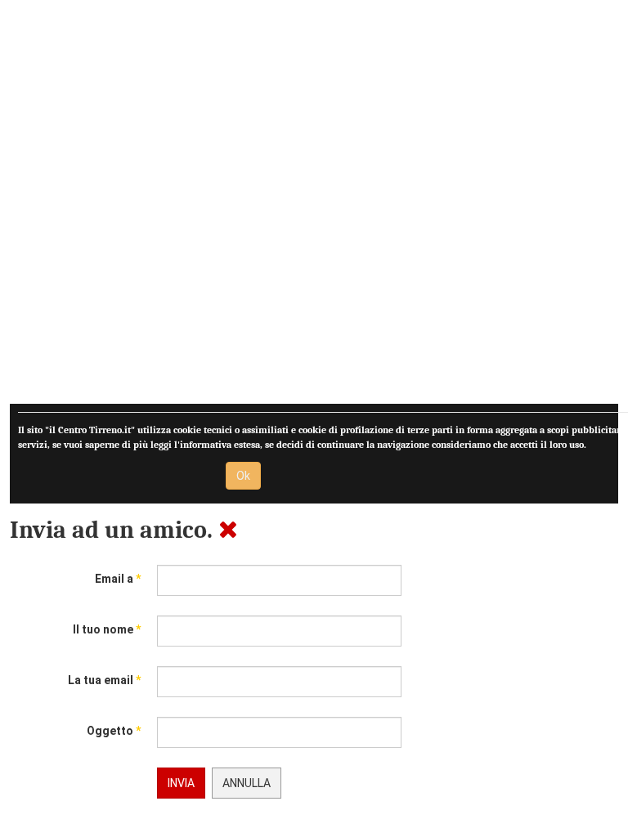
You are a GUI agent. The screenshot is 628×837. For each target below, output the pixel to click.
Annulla (246, 783)
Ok (243, 475)
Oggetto (114, 730)
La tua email (104, 680)
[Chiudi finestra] (228, 530)
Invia (181, 783)
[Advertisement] (314, 207)
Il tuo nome (107, 629)
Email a (118, 578)
